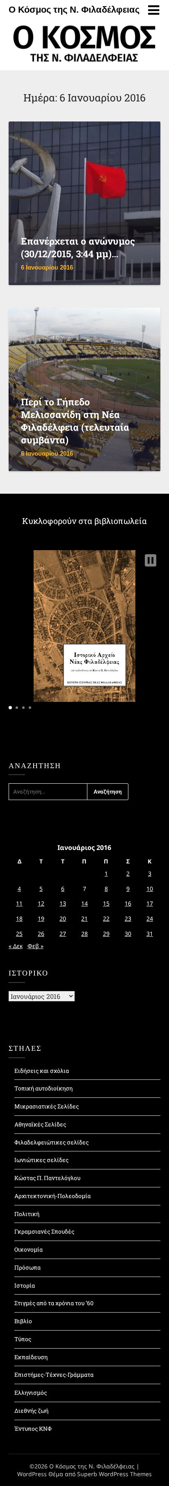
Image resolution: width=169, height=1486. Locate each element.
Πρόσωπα (27, 1267)
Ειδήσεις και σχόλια (41, 1071)
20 (62, 918)
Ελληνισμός (30, 1392)
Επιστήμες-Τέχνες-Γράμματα (54, 1374)
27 (62, 933)
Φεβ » (35, 946)
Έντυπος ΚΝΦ (33, 1428)
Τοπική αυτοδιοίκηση (43, 1088)
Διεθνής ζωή (31, 1410)
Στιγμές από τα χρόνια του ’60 (54, 1303)
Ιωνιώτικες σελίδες (41, 1160)
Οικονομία (28, 1249)
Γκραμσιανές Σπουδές (44, 1231)
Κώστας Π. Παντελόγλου (47, 1178)
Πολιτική (26, 1214)
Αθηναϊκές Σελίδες (40, 1124)
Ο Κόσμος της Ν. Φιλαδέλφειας (74, 9)
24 (149, 918)
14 (84, 903)
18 (19, 918)
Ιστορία (24, 1285)
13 (62, 903)
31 (149, 933)
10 (149, 888)
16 (128, 903)
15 (106, 903)
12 (41, 903)
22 (106, 918)
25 (19, 933)
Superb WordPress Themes (114, 1474)
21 (84, 918)
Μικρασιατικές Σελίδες (46, 1106)
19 (41, 918)
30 (128, 933)
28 (84, 933)
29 (106, 933)
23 (128, 918)
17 (149, 903)
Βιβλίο (23, 1321)
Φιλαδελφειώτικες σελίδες (51, 1142)
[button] (150, 560)
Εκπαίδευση (31, 1357)
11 (19, 903)
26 (41, 933)
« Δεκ (16, 946)
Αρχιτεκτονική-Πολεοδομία (52, 1196)
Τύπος (22, 1339)
